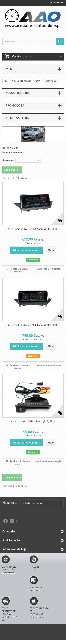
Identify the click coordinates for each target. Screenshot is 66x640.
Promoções (15, 105)
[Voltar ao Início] (6, 81)
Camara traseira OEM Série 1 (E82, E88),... (33, 421)
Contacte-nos (57, 3)
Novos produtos (17, 93)
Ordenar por (8, 160)
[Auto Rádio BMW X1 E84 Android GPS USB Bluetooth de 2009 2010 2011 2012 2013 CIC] (33, 300)
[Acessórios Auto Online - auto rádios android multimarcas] (33, 19)
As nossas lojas (18, 118)
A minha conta (11, 540)
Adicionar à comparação (49, 269)
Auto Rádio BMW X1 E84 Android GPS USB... (33, 229)
